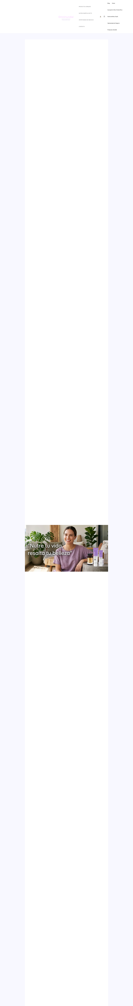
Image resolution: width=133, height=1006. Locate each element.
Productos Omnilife (85, 6)
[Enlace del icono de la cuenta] (100, 16)
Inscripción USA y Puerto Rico (115, 10)
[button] (104, 16)
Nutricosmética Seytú (85, 13)
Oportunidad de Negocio (86, 19)
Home (113, 3)
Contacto (82, 26)
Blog (109, 3)
